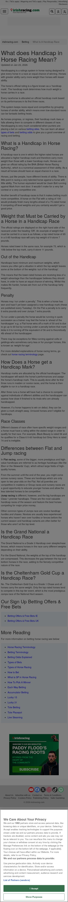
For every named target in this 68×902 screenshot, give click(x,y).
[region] (34, 855)
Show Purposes (34, 896)
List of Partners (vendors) (16, 880)
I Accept (34, 888)
